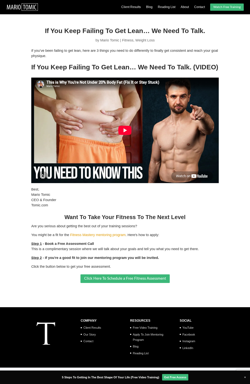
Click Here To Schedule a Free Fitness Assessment (125, 278)
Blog (149, 7)
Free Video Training (145, 327)
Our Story (89, 334)
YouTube (188, 327)
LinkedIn (187, 348)
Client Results (131, 7)
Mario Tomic (109, 40)
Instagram (188, 341)
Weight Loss (145, 40)
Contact (199, 7)
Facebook (188, 334)
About (185, 7)
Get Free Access (175, 377)
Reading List (166, 7)
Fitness (127, 40)
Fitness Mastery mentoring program (98, 235)
